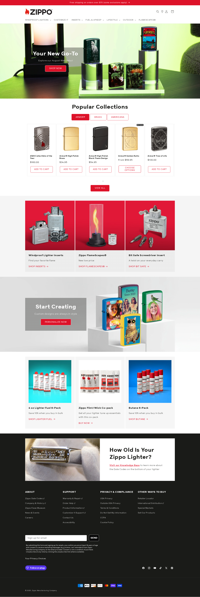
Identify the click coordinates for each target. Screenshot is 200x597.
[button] (38, 20)
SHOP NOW (55, 69)
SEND (93, 538)
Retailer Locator (146, 499)
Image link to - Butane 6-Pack (145, 362)
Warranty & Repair (72, 499)
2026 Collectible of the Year (41, 157)
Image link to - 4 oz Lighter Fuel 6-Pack (48, 364)
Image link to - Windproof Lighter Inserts (48, 202)
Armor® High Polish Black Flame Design (98, 157)
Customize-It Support (73, 513)
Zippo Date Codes (34, 499)
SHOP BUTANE (137, 419)
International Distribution (150, 503)
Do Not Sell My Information (113, 513)
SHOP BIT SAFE (137, 266)
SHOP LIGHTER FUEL (40, 419)
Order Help (68, 503)
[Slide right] (103, 181)
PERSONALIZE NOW (56, 322)
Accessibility (69, 522)
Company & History (34, 503)
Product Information (73, 508)
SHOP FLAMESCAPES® (92, 266)
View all (100, 188)
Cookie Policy (107, 522)
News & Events (32, 513)
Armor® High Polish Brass (69, 157)
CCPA (103, 518)
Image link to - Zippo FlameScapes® (95, 202)
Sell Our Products (146, 513)
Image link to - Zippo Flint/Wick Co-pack (99, 364)
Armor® (80, 117)
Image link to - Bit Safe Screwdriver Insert (148, 202)
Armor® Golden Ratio (128, 156)
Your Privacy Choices (35, 559)
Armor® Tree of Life (157, 156)
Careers (29, 518)
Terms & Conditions (109, 508)
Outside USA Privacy (110, 503)
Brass (98, 117)
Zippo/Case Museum (35, 508)
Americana (117, 117)
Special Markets (145, 508)
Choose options (130, 169)
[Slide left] (97, 181)
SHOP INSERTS (37, 266)
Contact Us (68, 518)
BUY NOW (84, 423)
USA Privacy (106, 499)
